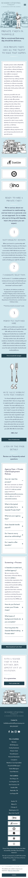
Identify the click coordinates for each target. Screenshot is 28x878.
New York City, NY (14, 813)
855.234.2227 (14, 726)
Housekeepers (14, 754)
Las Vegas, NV (14, 793)
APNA (12, 578)
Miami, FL (14, 804)
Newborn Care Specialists (14, 763)
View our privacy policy (13, 870)
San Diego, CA (14, 778)
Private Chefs (14, 751)
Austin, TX (14, 801)
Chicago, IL (14, 807)
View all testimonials (14, 439)
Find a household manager (14, 355)
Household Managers (14, 766)
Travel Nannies (14, 771)
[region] (14, 872)
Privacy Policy (6, 848)
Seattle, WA (14, 787)
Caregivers (14, 760)
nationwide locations (11, 498)
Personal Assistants (14, 757)
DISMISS (14, 875)
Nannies (14, 742)
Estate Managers (14, 768)
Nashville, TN (14, 790)
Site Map (13, 850)
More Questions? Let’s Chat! (14, 647)
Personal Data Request (16, 848)
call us (11, 496)
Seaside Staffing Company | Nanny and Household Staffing (10, 4)
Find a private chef (14, 683)
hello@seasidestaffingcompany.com (14, 723)
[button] (14, 480)
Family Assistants (14, 748)
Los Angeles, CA (14, 781)
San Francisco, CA (14, 784)
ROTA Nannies (14, 745)
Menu (25, 5)
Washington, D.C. (14, 810)
